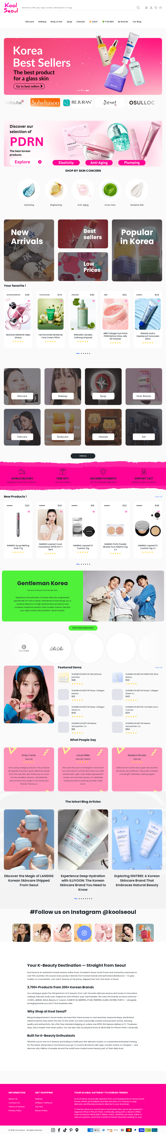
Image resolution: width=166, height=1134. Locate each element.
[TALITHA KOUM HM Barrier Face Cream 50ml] (51, 314)
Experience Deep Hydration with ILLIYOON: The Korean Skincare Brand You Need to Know (83, 883)
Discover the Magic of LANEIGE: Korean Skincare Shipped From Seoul (29, 880)
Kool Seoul (20, 1130)
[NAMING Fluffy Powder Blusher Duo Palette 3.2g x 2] (115, 524)
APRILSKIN (75, 294)
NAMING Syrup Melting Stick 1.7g (18, 547)
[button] (79, 90)
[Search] (138, 7)
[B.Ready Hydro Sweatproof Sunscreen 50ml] (148, 314)
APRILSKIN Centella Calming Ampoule (83, 336)
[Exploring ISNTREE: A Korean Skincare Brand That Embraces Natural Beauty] (137, 839)
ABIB (105, 294)
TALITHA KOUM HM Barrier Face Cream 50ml (50, 336)
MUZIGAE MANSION (13, 294)
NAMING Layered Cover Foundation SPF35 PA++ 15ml (51, 547)
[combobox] (81, 7)
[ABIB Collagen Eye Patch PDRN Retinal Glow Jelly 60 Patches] (115, 314)
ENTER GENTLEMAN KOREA (83, 628)
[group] (83, 61)
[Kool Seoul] (11, 8)
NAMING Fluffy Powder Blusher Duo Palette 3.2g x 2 (115, 547)
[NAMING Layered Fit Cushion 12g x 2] (148, 524)
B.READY (139, 294)
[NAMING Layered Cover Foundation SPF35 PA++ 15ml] (51, 524)
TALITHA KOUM (44, 294)
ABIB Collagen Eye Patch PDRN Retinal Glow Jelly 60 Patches (115, 336)
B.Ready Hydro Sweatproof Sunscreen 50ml (148, 336)
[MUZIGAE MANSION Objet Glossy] (18, 314)
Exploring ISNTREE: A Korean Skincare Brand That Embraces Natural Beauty (137, 880)
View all (83, 456)
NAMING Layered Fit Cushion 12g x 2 (148, 547)
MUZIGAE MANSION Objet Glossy (18, 336)
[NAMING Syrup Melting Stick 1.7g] (18, 524)
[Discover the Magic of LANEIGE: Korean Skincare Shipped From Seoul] (29, 839)
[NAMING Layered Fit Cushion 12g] (83, 524)
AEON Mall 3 (95, 1114)
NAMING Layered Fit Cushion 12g (83, 547)
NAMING (10, 505)
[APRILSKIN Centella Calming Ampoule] (83, 314)
